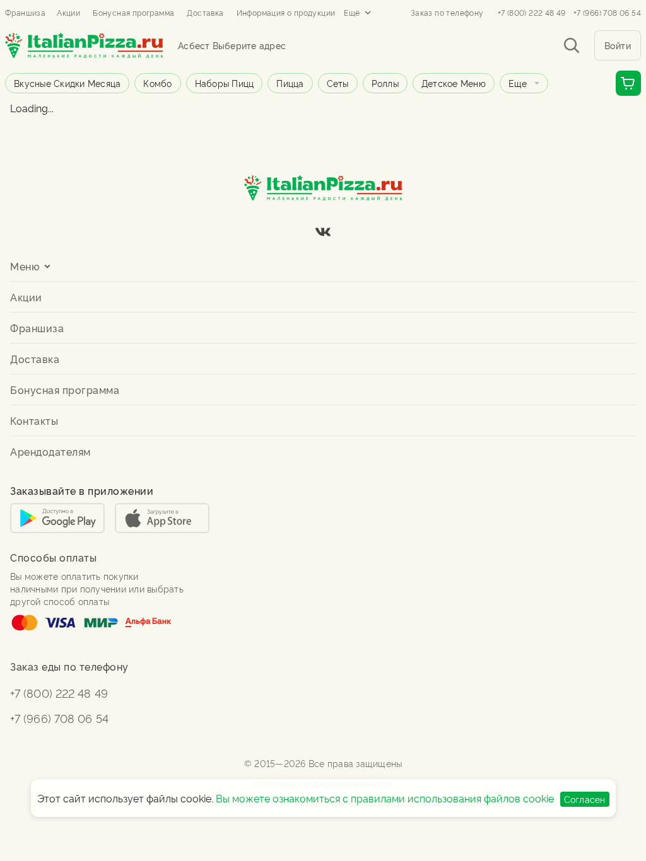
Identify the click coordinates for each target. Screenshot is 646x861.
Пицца (289, 83)
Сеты (338, 83)
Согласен (585, 799)
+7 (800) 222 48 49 (532, 13)
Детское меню (453, 83)
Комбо (157, 83)
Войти (617, 45)
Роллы (385, 83)
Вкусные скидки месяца (67, 83)
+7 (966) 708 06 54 (607, 13)
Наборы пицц (224, 83)
